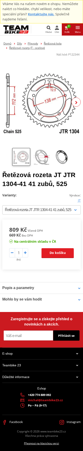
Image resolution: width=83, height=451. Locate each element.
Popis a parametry (18, 288)
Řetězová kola (53, 43)
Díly (19, 43)
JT (79, 200)
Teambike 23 (11, 365)
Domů (7, 43)
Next (76, 102)
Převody (33, 43)
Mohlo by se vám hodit (22, 299)
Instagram (73, 422)
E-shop (7, 353)
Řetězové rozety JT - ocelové (27, 48)
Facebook (16, 422)
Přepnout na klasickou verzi (41, 443)
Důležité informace (16, 377)
